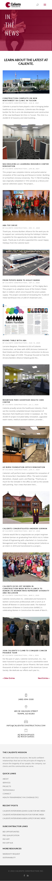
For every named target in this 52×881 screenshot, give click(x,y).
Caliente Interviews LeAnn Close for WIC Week (24, 811)
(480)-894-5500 (26, 699)
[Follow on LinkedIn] (28, 876)
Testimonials (9, 790)
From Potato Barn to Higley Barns (21, 280)
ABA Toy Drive (10, 225)
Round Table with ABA (14, 340)
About (5, 779)
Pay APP (6, 839)
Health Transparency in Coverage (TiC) (21, 797)
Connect (7, 794)
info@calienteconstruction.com (26, 725)
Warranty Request (11, 854)
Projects (7, 786)
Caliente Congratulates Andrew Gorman (25, 528)
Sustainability (9, 857)
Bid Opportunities (11, 832)
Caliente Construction (16, 103)
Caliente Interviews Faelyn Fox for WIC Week (23, 815)
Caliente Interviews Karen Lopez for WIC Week (24, 818)
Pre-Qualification (11, 835)
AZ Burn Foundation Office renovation (24, 467)
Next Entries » (43, 678)
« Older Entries (9, 678)
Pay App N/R (8, 843)
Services (6, 783)
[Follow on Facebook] (24, 876)
